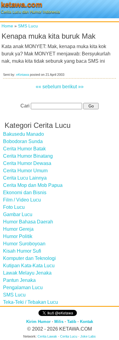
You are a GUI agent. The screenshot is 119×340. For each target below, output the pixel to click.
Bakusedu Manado (23, 134)
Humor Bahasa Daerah (28, 221)
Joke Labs (88, 336)
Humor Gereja (18, 229)
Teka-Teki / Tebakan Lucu (30, 302)
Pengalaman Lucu (23, 287)
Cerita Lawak (47, 336)
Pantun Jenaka (19, 280)
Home (7, 25)
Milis (58, 321)
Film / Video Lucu (22, 199)
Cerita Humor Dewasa (27, 163)
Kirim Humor (38, 321)
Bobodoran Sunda (23, 141)
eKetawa (22, 74)
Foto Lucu (14, 207)
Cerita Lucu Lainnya (25, 178)
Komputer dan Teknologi (29, 258)
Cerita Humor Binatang (28, 156)
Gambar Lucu (17, 214)
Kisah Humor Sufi (22, 251)
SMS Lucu (28, 25)
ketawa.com (21, 4)
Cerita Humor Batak (24, 148)
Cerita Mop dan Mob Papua (33, 185)
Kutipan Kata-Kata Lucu (29, 265)
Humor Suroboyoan (24, 243)
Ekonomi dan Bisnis (24, 192)
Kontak (86, 321)
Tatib (71, 321)
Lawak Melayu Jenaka (27, 272)
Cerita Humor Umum (25, 170)
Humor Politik (17, 236)
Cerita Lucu (68, 336)
